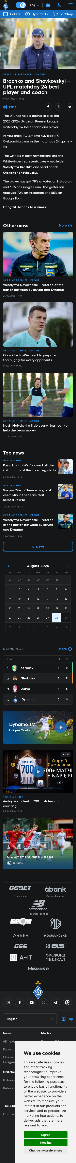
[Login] (59, 5)
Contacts (10, 1114)
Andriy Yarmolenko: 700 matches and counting (32, 803)
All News (38, 547)
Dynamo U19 (12, 460)
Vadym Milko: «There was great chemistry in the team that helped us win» (27, 495)
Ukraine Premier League (24, 74)
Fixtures (9, 1080)
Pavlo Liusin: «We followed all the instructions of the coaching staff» (29, 467)
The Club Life (13, 797)
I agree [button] (45, 1135)
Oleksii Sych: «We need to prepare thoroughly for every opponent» (29, 357)
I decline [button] (45, 1142)
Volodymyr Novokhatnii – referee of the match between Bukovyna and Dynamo (28, 524)
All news (9, 1041)
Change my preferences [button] (45, 1150)
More (63, 649)
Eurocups (10, 1049)
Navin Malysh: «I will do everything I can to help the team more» (35, 428)
